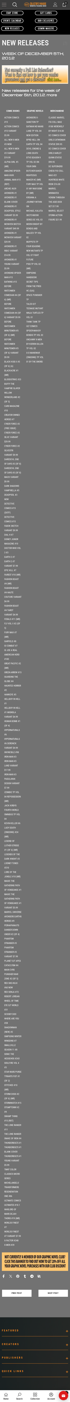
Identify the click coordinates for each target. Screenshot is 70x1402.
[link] (19, 1396)
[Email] (39, 1276)
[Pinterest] (17, 1276)
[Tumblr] (25, 1276)
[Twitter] (10, 1276)
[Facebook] (3, 1276)
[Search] (15, 4)
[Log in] (55, 5)
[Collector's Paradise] (12, 12)
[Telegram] (32, 1276)
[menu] (4, 4)
